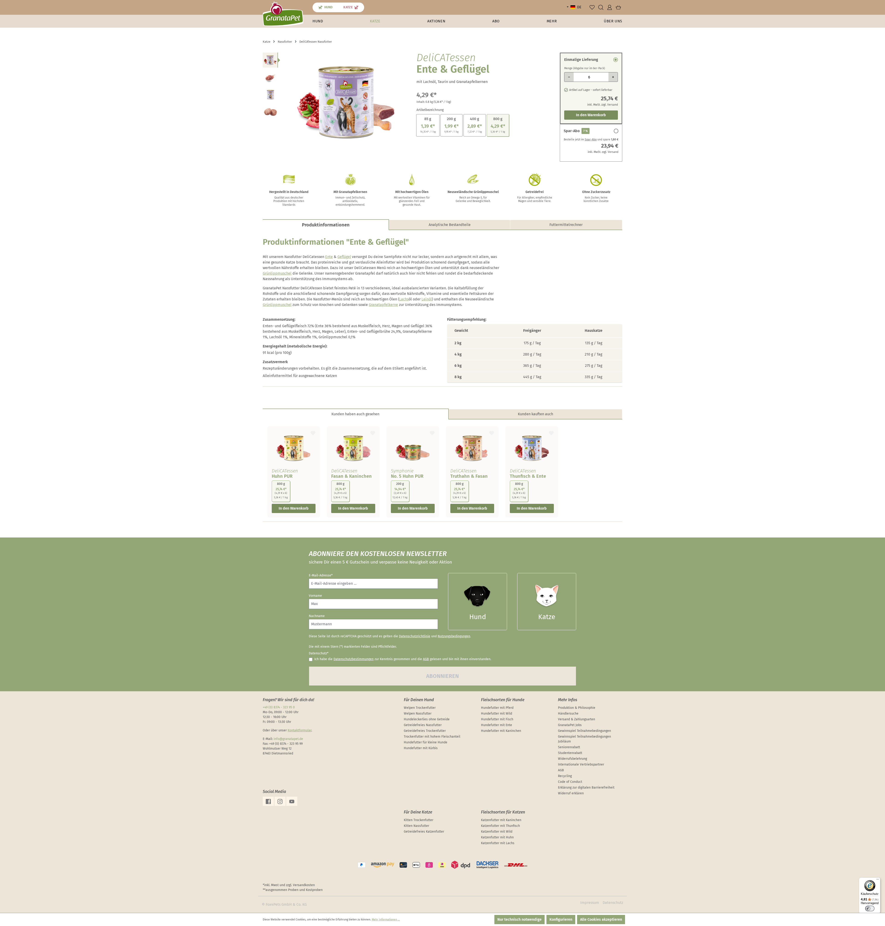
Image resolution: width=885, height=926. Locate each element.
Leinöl (427, 299)
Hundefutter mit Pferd (497, 708)
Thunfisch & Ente (528, 476)
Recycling (565, 776)
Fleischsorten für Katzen (503, 812)
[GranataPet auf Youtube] (291, 801)
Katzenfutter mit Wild (496, 832)
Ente (329, 257)
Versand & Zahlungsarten (576, 719)
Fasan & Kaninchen (351, 476)
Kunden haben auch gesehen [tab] (355, 414)
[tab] (326, 224)
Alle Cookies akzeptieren (601, 919)
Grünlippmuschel (277, 273)
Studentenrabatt (570, 753)
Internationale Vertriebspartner (581, 764)
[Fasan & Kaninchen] (353, 448)
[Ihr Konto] (610, 7)
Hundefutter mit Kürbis (421, 748)
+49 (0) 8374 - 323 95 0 (279, 707)
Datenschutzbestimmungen (353, 659)
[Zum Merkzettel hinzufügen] (313, 432)
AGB (426, 659)
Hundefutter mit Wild (496, 713)
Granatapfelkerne (383, 305)
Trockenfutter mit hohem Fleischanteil (432, 737)
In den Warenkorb (591, 115)
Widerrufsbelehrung (572, 759)
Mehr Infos (567, 699)
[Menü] (877, 880)
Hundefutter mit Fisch (497, 719)
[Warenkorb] (618, 7)
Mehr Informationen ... (386, 919)
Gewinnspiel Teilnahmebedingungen (584, 731)
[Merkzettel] (592, 7)
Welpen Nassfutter (417, 713)
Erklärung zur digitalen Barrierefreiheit (586, 787)
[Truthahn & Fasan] (472, 448)
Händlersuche (568, 713)
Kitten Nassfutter (416, 826)
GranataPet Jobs (570, 725)
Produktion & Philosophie (576, 708)
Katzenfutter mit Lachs (497, 843)
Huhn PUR (282, 476)
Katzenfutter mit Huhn (497, 837)
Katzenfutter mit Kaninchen (501, 820)
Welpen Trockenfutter (420, 708)
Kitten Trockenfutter (418, 820)
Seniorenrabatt (569, 747)
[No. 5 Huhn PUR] (412, 448)
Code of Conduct (570, 782)
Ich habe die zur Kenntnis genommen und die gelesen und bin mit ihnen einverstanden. (402, 659)
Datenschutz (613, 902)
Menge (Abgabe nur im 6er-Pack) (584, 68)
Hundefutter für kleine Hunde (425, 742)
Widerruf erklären (571, 793)
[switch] (869, 908)
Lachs (404, 299)
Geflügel (344, 257)
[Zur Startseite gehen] (283, 13)
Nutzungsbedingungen (454, 636)
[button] (552, 21)
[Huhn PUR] (293, 448)
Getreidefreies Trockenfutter (425, 731)
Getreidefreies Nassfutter (423, 725)
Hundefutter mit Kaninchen (501, 731)
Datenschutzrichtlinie (414, 636)
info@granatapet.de (288, 739)
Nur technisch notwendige (519, 919)
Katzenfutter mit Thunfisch (500, 826)
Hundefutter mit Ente (496, 725)
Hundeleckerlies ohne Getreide (427, 719)
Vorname (315, 596)
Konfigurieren (560, 919)
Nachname (317, 616)
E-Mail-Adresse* (321, 575)
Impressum (589, 902)
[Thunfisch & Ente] (531, 448)
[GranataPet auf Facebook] (268, 801)
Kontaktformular (299, 730)
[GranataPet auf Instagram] (280, 801)
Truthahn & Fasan (469, 476)
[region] (335, 102)
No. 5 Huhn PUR (407, 476)
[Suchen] (601, 7)
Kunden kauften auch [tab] (535, 414)
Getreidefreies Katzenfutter (424, 832)
